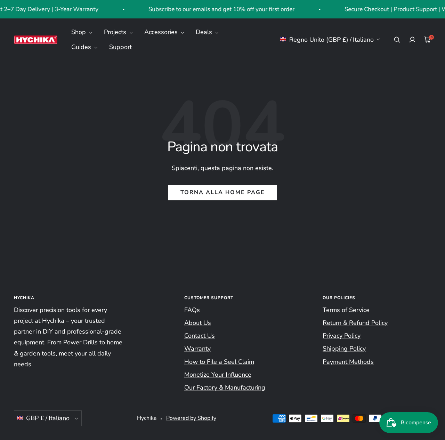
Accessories (161, 32)
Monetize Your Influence (217, 374)
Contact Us (199, 335)
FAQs (192, 310)
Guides (82, 47)
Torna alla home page (222, 192)
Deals (205, 32)
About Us (197, 323)
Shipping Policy (344, 348)
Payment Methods (348, 362)
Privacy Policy (342, 335)
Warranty (197, 348)
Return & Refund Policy (355, 323)
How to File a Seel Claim (219, 362)
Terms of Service (346, 310)
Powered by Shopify (191, 418)
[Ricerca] (397, 39)
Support (120, 47)
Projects (116, 32)
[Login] (412, 39)
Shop (79, 32)
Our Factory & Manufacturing (224, 387)
